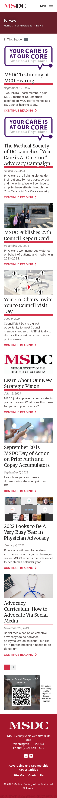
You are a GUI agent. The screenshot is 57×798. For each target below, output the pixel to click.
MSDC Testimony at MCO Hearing (26, 78)
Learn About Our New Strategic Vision (28, 383)
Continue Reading (19, 110)
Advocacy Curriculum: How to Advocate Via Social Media (26, 612)
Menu (44, 6)
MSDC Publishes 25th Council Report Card (27, 235)
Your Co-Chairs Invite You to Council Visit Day (28, 305)
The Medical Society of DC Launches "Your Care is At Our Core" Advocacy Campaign (28, 155)
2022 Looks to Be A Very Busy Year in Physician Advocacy (26, 532)
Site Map (19, 775)
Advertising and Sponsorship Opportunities (28, 767)
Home (8, 25)
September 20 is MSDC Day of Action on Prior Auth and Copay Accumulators (27, 456)
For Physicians (24, 25)
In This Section (14, 39)
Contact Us (36, 775)
